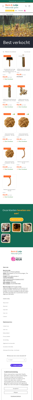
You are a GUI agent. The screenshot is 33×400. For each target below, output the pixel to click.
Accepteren (15, 388)
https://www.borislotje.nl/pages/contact (13, 279)
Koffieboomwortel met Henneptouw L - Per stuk (23, 100)
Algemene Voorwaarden (9, 343)
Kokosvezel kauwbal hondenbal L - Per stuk (9, 134)
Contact (5, 316)
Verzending (6, 340)
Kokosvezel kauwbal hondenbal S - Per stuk (9, 162)
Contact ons (6, 326)
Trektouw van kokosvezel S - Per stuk (9, 190)
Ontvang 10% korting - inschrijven (11, 350)
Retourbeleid (6, 333)
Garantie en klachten (8, 346)
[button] (3, 6)
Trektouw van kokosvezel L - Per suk (23, 162)
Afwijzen (16, 392)
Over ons (5, 313)
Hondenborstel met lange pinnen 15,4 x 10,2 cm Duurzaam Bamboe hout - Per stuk (9, 71)
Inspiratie (5, 309)
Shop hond (5, 302)
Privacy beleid (6, 336)
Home (4, 14)
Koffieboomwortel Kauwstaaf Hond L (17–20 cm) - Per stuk (23, 70)
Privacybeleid (24, 384)
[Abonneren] (24, 360)
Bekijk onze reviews (16, 219)
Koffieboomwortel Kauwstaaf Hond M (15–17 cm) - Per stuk (9, 100)
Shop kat (5, 306)
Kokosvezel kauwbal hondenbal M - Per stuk (23, 134)
